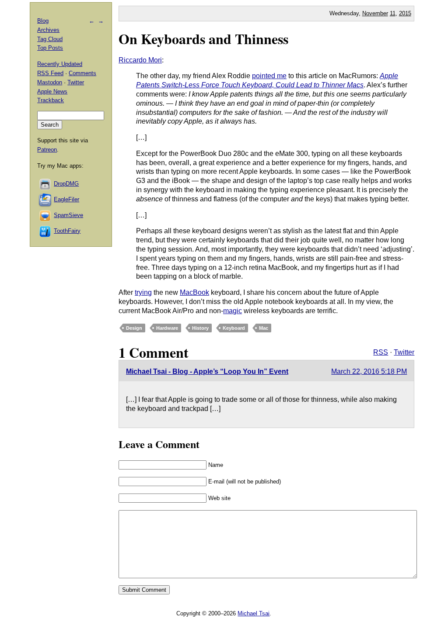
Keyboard (234, 328)
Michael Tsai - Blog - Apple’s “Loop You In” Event (207, 371)
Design (134, 328)
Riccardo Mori (140, 60)
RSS (380, 352)
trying (143, 292)
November (375, 13)
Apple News (52, 91)
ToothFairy (67, 231)
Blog (43, 20)
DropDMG (66, 183)
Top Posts (50, 48)
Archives (48, 30)
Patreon (47, 149)
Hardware (167, 328)
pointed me (269, 75)
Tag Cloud (50, 39)
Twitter (404, 352)
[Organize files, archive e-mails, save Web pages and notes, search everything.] (45, 199)
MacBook (194, 292)
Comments (82, 73)
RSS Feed (50, 73)
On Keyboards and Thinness (203, 38)
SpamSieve (68, 215)
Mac (263, 328)
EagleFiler (66, 199)
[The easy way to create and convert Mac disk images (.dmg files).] (45, 183)
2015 (405, 13)
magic (232, 310)
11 (393, 13)
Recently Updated (59, 64)
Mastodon (49, 82)
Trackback (50, 100)
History (200, 328)
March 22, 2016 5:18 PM (369, 371)
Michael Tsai (254, 613)
